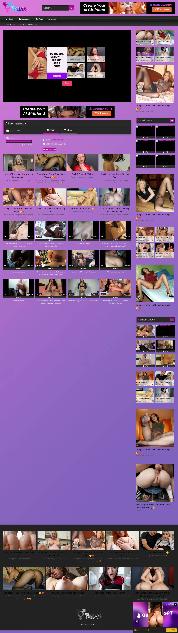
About (52, 130)
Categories (25, 19)
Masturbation (17, 24)
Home (10, 19)
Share (69, 130)
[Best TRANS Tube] (15, 7)
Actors (53, 19)
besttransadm (57, 140)
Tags (41, 19)
